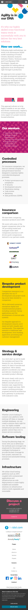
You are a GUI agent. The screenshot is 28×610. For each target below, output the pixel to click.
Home (14, 549)
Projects (14, 558)
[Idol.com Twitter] (12, 578)
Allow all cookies (14, 606)
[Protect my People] (14, 535)
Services (14, 555)
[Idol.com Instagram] (16, 578)
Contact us (14, 571)
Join (14, 568)
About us (14, 552)
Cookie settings (14, 603)
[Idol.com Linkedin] (20, 578)
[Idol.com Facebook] (8, 578)
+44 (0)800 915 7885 (14, 510)
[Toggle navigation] (26, 2)
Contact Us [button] (14, 516)
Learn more (4, 600)
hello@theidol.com (14, 512)
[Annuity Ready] (14, 539)
